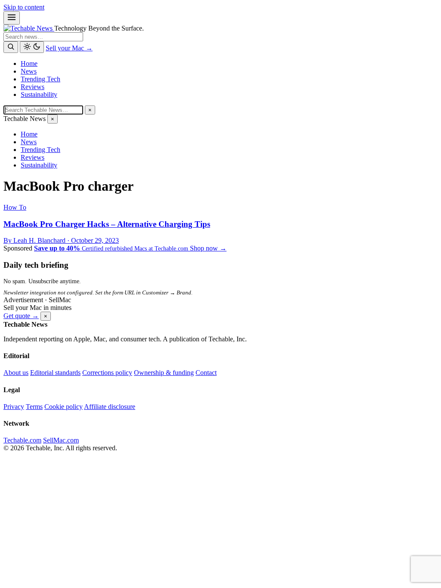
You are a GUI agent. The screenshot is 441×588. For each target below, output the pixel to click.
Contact (206, 372)
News (29, 71)
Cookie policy (63, 406)
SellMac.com (61, 440)
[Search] (10, 47)
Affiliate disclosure (109, 406)
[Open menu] (11, 18)
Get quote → (21, 315)
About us (15, 372)
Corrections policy (107, 372)
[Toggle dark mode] (32, 47)
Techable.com (22, 440)
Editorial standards (55, 372)
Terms (34, 406)
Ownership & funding (164, 372)
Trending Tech (40, 79)
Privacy (13, 406)
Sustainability (39, 94)
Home (29, 63)
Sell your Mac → (69, 48)
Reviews (32, 86)
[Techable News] (28, 28)
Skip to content (23, 7)
